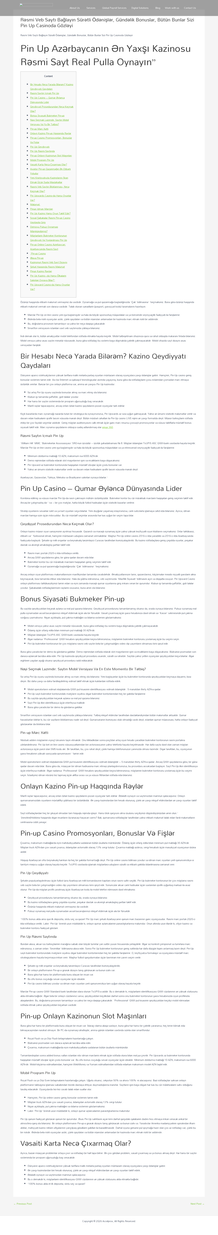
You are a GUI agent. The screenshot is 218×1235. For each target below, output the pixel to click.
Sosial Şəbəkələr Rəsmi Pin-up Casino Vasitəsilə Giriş (50, 220)
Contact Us (190, 7)
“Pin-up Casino (38, 253)
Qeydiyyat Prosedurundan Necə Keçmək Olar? (51, 108)
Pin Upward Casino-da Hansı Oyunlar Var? (50, 286)
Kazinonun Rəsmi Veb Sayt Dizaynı (48, 262)
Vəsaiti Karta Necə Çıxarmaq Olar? (48, 164)
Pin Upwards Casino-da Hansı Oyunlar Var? (50, 197)
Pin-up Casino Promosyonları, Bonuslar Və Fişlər (51, 140)
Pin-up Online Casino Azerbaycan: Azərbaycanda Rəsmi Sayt (48, 246)
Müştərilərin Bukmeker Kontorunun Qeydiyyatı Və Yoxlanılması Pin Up (48, 237)
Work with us (172, 7)
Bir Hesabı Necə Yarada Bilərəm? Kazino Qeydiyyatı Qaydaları (51, 86)
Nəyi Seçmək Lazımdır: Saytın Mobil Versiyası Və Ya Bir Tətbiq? (49, 122)
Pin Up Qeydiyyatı (39, 146)
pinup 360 (107, 427)
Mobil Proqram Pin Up (42, 160)
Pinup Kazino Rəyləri (41, 271)
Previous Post (23, 1204)
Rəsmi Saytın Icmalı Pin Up (44, 93)
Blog (157, 7)
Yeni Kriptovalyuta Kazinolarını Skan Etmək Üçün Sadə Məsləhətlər (49, 180)
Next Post (197, 1204)
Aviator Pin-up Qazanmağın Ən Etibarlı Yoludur (50, 171)
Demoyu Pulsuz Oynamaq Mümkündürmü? (44, 229)
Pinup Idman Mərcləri (41, 208)
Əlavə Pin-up (37, 258)
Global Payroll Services (114, 7)
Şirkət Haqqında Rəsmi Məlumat (47, 266)
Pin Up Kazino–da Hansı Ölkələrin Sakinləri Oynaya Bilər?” (48, 278)
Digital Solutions (140, 7)
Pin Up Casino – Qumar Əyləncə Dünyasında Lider (47, 100)
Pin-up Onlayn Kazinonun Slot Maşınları (51, 155)
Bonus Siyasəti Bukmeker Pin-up (47, 115)
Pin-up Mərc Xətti (39, 128)
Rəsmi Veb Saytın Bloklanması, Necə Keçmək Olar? (49, 189)
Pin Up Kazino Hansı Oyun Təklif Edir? (50, 213)
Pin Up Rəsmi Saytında (42, 151)
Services (90, 7)
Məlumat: (35, 204)
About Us (75, 7)
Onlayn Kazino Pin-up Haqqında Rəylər (50, 133)
